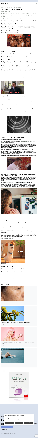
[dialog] (19, 419)
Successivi (34, 281)
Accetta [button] (9, 422)
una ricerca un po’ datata (5, 69)
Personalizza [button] (28, 422)
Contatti (2, 413)
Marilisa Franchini (7, 11)
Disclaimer (21, 413)
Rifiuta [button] (19, 422)
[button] (36, 3)
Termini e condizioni (22, 408)
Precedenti (4, 281)
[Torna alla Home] (6, 3)
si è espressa (20, 220)
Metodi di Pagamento (4, 408)
